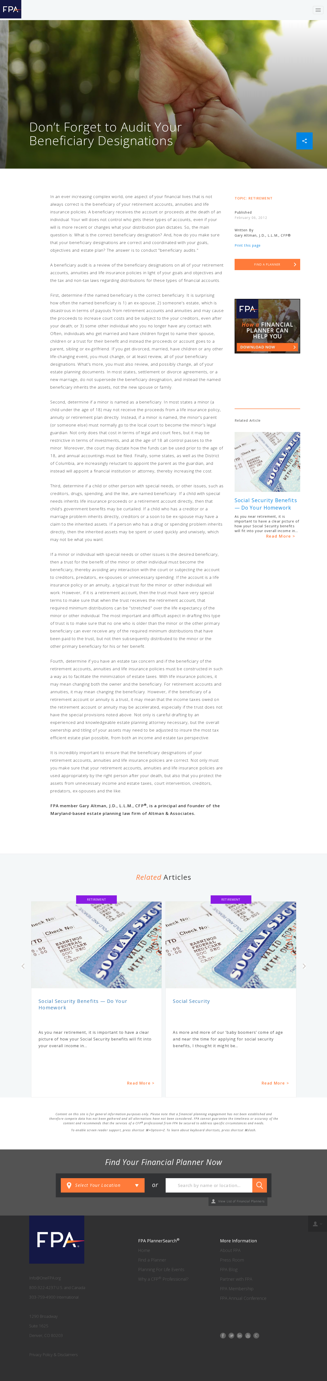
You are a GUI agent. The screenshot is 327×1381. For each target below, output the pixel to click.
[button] (304, 140)
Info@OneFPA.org (45, 1278)
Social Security (191, 1001)
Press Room (232, 1260)
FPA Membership (237, 1288)
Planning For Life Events (161, 1269)
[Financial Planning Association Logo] (10, 10)
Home (144, 1250)
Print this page (248, 245)
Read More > (280, 536)
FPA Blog (228, 1269)
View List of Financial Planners (241, 1201)
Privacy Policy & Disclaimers (53, 1354)
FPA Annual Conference (243, 1298)
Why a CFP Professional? (163, 1279)
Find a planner (267, 264)
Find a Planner (152, 1260)
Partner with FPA (236, 1279)
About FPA (230, 1250)
